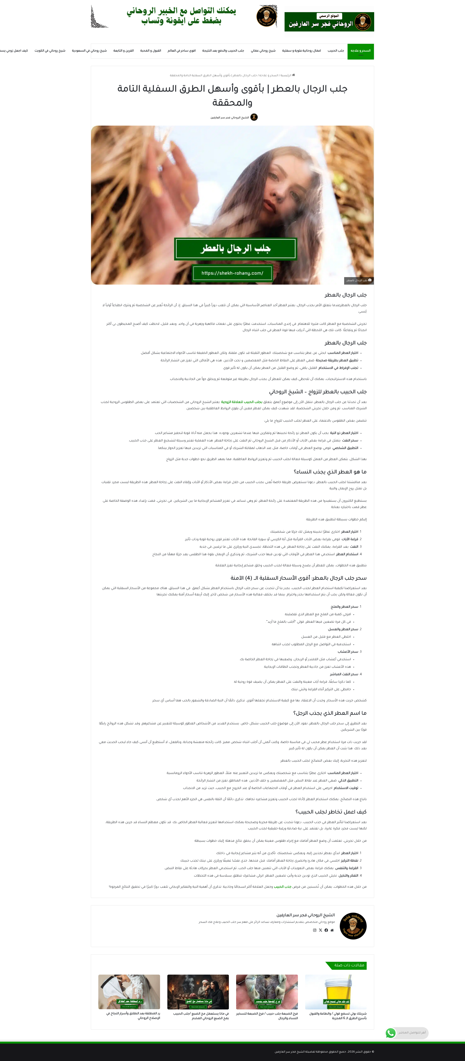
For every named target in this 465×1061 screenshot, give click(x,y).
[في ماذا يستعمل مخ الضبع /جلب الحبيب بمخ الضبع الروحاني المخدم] (198, 992)
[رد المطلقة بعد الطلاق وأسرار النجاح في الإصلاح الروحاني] (129, 992)
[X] (320, 930)
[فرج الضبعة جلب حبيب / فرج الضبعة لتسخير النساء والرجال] (267, 992)
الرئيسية (286, 75)
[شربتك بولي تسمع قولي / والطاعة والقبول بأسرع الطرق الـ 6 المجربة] (336, 992)
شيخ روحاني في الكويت (50, 51)
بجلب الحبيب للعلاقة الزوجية (241, 402)
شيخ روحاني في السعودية (89, 51)
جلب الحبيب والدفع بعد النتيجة (223, 51)
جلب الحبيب (336, 51)
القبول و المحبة (150, 51)
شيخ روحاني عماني (263, 51)
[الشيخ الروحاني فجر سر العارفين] (329, 22)
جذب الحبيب (283, 887)
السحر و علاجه (361, 51)
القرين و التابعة (124, 51)
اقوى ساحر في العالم (182, 51)
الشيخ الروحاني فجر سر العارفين (229, 117)
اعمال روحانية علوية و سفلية (301, 51)
